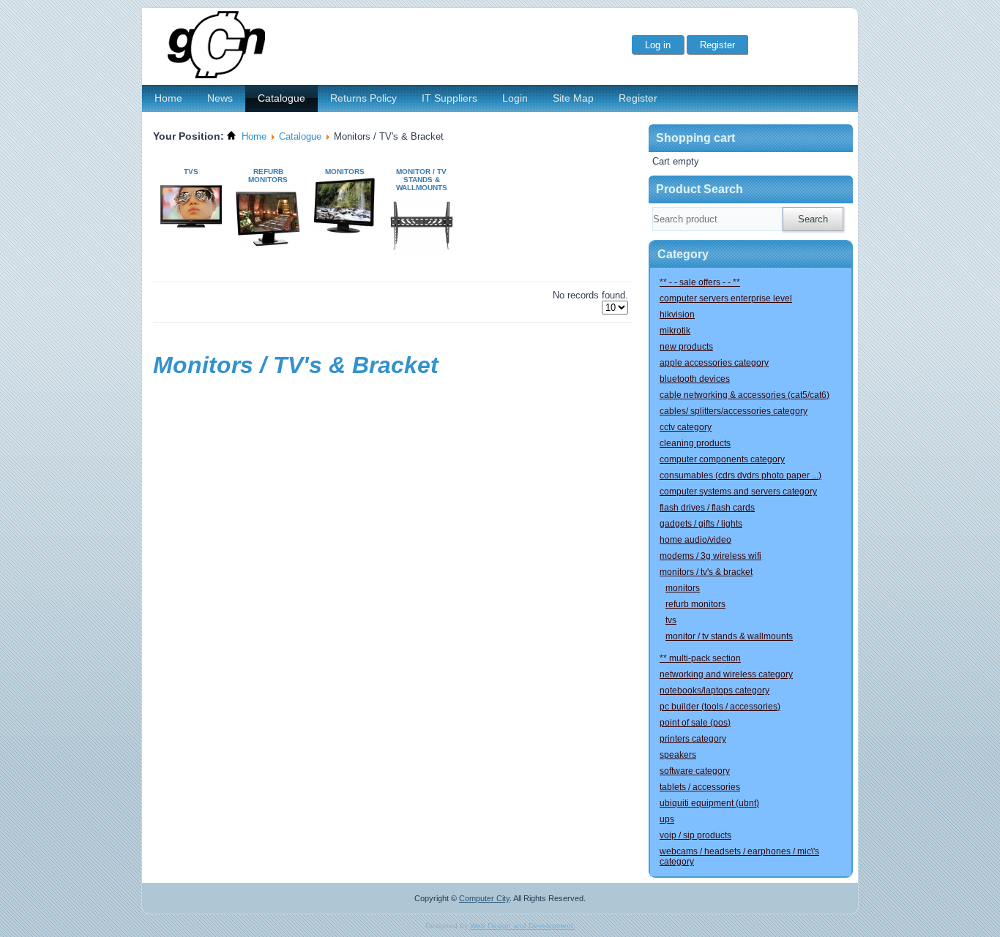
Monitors (345, 172)
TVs (191, 172)
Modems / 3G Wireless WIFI (710, 556)
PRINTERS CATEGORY (693, 739)
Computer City (484, 898)
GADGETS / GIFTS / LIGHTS (701, 524)
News (220, 98)
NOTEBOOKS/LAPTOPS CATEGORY (714, 690)
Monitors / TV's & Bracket (706, 572)
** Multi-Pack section (700, 658)
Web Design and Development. (522, 926)
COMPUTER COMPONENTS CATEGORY (722, 459)
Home (168, 98)
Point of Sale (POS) (695, 723)
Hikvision (677, 314)
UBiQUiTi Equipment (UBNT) (709, 803)
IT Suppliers (449, 98)
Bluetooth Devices (695, 379)
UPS (667, 819)
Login (515, 98)
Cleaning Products (695, 443)
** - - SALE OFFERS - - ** (700, 282)
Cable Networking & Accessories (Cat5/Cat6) (744, 395)
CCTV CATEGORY (686, 427)
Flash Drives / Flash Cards (707, 508)
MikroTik (675, 330)
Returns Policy (363, 98)
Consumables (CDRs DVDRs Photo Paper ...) (740, 475)
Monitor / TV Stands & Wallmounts (421, 180)
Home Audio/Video (695, 540)
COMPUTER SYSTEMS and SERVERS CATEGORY (738, 491)
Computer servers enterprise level (726, 298)
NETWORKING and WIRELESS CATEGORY (726, 674)
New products (686, 347)
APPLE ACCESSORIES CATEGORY (714, 363)
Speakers (678, 755)
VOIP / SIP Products (695, 835)
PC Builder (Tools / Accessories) (720, 706)
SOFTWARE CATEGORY (695, 771)
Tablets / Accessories (700, 787)
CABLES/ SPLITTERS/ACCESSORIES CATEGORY (733, 411)
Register (638, 98)
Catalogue (281, 98)
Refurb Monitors (268, 176)
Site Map (573, 98)
